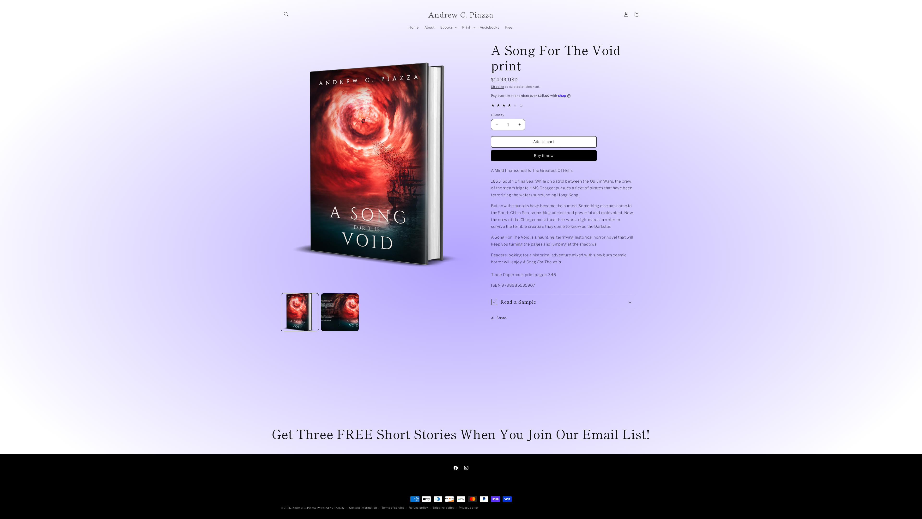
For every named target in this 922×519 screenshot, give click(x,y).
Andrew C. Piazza (304, 508)
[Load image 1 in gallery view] (300, 312)
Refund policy (418, 507)
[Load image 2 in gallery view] (340, 312)
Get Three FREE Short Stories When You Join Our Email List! (461, 434)
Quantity (497, 115)
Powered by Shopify (331, 508)
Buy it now (544, 156)
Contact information (363, 507)
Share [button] (501, 318)
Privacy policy (469, 507)
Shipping (497, 86)
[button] (286, 14)
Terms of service (393, 507)
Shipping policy (444, 507)
